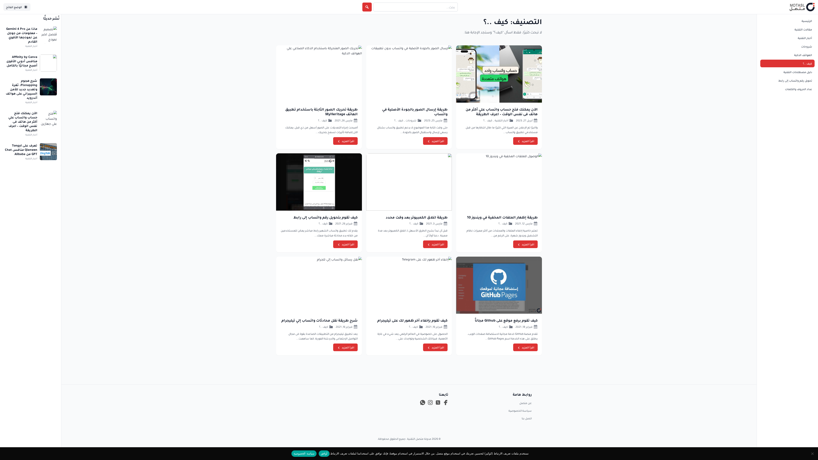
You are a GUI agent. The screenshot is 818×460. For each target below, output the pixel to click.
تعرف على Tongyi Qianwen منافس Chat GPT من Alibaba (21, 149)
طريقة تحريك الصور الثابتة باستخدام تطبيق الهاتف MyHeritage (321, 111)
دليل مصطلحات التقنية (797, 72)
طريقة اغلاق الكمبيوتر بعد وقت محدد (417, 217)
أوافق (324, 453)
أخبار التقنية (805, 38)
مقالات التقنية (803, 29)
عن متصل (525, 403)
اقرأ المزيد (528, 141)
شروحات (806, 46)
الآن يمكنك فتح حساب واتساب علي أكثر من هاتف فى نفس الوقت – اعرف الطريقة (502, 111)
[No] (813, 453)
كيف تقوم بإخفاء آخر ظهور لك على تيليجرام (412, 320)
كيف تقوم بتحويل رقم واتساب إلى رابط (325, 217)
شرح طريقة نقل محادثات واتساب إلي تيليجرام (319, 320)
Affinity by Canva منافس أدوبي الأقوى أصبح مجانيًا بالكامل (21, 61)
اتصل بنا (527, 418)
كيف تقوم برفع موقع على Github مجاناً (506, 320)
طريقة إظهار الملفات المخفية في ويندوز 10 (502, 217)
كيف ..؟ (807, 63)
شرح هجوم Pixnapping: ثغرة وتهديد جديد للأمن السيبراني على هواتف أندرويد (21, 89)
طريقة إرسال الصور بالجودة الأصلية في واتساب (415, 111)
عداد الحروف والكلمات (798, 89)
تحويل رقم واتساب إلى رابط (795, 80)
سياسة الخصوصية (520, 411)
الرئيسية (807, 21)
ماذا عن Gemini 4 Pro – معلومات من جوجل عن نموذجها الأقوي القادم (21, 34)
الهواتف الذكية (803, 55)
